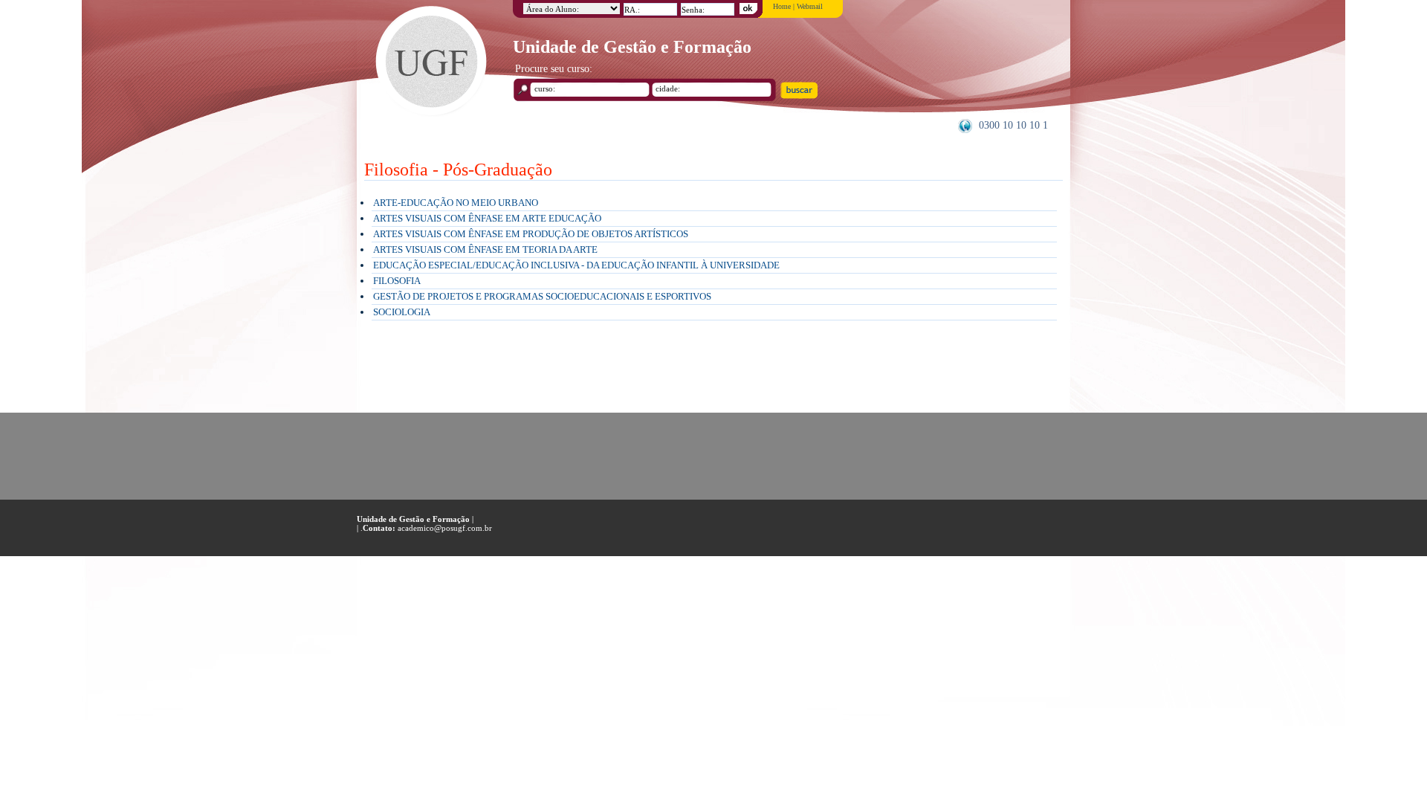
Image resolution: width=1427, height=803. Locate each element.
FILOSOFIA (397, 280)
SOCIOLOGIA (401, 311)
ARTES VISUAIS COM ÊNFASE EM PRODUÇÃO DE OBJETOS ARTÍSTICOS (530, 233)
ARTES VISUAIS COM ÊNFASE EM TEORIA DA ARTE (485, 249)
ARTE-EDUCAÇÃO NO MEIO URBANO (455, 202)
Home (782, 6)
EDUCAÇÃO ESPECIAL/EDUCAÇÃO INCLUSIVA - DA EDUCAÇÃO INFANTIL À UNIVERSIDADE (576, 265)
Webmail (810, 6)
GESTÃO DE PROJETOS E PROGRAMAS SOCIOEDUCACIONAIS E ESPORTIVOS (542, 296)
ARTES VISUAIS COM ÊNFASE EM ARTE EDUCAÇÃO (487, 218)
